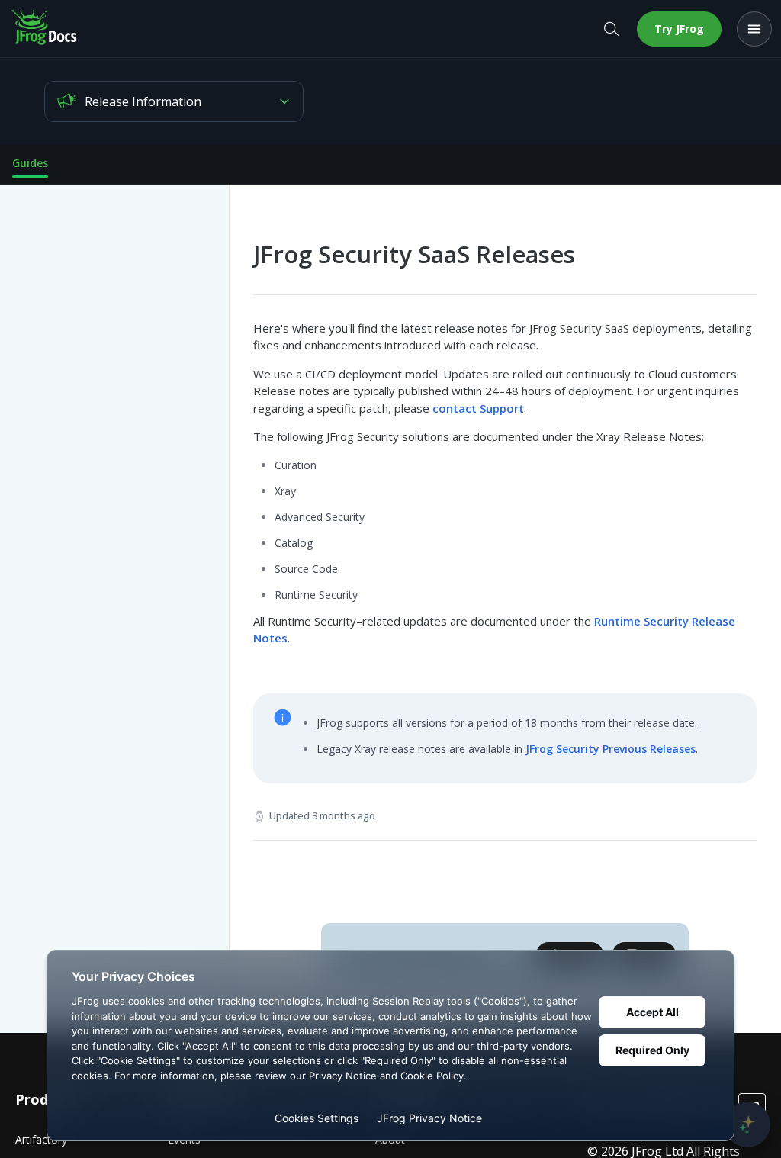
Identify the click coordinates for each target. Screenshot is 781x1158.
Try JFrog (679, 28)
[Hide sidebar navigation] (226, 609)
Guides (30, 163)
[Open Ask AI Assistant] (747, 1124)
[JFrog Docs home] (45, 29)
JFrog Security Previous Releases (610, 748)
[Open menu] (754, 29)
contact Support (478, 408)
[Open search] (611, 29)
